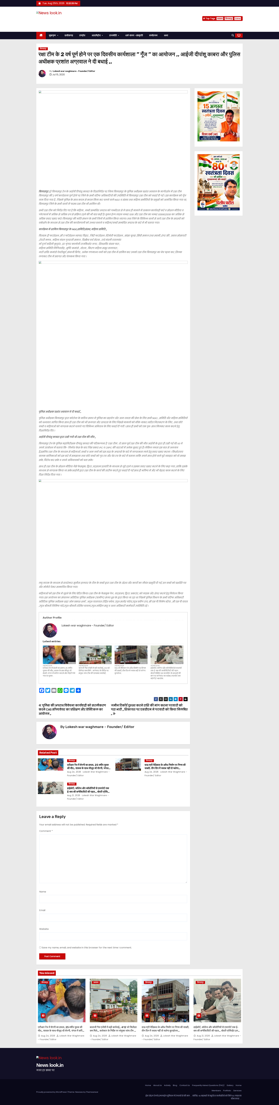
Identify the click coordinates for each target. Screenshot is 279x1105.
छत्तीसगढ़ (69, 35)
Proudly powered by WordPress (51, 1092)
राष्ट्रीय (82, 35)
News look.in (50, 18)
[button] (233, 35)
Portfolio (227, 1090)
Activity (167, 1085)
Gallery (230, 1085)
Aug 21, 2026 (73, 795)
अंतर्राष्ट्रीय (96, 35)
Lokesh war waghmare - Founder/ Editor (74, 71)
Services (237, 1090)
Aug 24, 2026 (74, 771)
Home (148, 1085)
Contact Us (184, 1085)
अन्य (166, 35)
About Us (157, 1085)
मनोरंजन (153, 35)
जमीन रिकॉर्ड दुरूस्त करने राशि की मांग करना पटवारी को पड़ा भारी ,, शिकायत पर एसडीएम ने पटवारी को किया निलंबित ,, (149, 709)
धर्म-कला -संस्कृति (134, 35)
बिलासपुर (228, 18)
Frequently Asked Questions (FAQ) (208, 1085)
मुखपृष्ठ (53, 35)
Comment (46, 831)
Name (42, 891)
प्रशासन (220, 18)
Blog (175, 1085)
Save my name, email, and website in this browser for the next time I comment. (87, 947)
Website (44, 929)
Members (216, 1090)
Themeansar (92, 1092)
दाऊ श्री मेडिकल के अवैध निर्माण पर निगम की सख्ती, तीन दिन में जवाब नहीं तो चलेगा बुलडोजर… (130, 670)
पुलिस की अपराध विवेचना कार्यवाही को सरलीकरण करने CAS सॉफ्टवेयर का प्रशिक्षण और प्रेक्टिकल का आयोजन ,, (72, 709)
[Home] (41, 35)
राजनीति (113, 35)
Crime (237, 18)
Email (42, 910)
